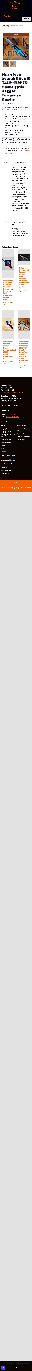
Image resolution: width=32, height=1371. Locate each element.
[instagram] (6, 422)
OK (16, 1367)
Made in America (19, 25)
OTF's (9, 26)
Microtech (4, 26)
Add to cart (6, 303)
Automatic (21, 139)
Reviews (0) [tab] (6, 223)
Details (11, 302)
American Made (11, 139)
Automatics (11, 25)
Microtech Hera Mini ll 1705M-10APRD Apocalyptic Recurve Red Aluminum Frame (8, 288)
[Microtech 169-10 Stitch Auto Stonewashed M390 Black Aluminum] (8, 324)
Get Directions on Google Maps (12, 392)
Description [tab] (6, 162)
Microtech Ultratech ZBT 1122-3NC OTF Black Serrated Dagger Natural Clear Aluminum (24, 351)
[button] (15, 107)
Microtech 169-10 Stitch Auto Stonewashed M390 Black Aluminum (9, 349)
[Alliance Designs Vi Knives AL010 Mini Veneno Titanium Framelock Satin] (24, 257)
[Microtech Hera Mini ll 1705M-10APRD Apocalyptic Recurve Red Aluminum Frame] (8, 263)
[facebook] (2, 422)
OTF (7, 143)
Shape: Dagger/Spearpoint (18, 143)
